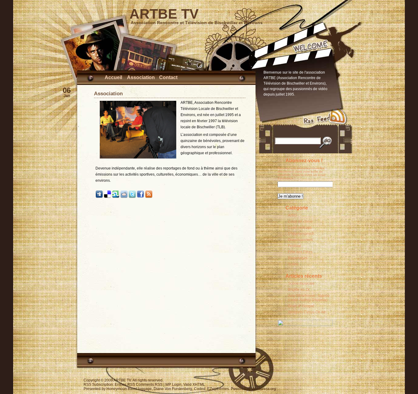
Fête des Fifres (300, 252)
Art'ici (292, 215)
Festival (294, 246)
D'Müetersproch (301, 234)
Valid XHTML (194, 384)
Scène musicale (301, 283)
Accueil (113, 77)
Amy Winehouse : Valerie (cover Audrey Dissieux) (309, 298)
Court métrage (300, 227)
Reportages (298, 258)
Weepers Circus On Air (307, 312)
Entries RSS (125, 384)
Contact (168, 77)
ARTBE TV (164, 14)
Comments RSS (149, 384)
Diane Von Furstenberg (173, 389)
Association (141, 77)
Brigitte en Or (299, 289)
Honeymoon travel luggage (129, 389)
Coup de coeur (300, 221)
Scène (293, 264)
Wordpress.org (264, 389)
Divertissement (300, 240)
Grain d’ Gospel (301, 306)
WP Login (173, 384)
